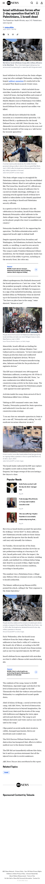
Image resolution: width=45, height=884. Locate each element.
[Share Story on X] (8, 34)
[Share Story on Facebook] (3, 34)
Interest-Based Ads (32, 874)
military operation (16, 81)
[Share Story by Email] (13, 34)
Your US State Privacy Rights (33, 871)
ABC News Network (8, 871)
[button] (4, 3)
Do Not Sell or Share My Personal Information (18, 878)
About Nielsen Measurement (17, 876)
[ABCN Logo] (13, 3)
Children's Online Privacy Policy (15, 874)
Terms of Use (31, 876)
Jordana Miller (9, 27)
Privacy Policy (19, 871)
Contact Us (36, 878)
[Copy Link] (17, 34)
